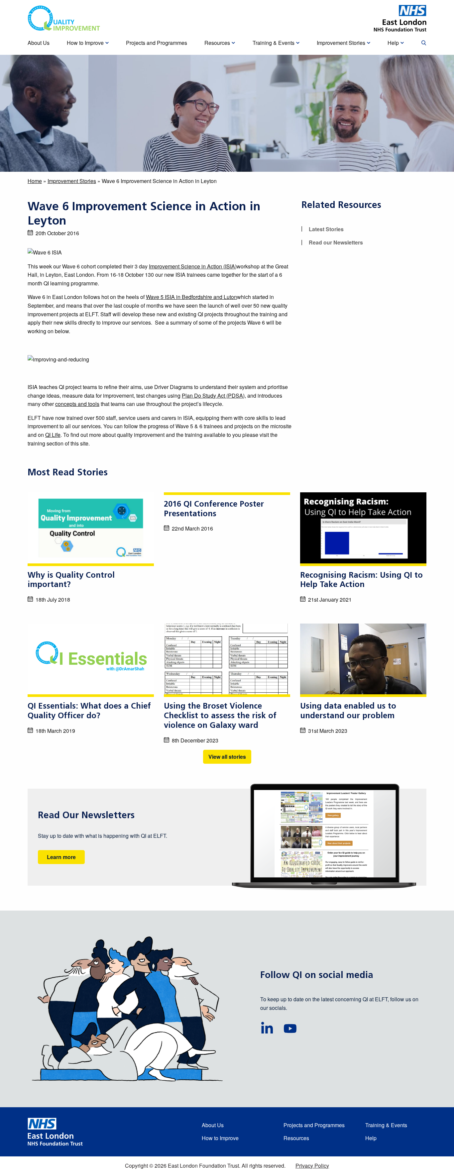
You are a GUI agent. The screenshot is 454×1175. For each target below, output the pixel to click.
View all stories (227, 756)
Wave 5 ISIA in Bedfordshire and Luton (191, 297)
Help (371, 1138)
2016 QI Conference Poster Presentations (214, 509)
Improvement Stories (72, 181)
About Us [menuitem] (39, 43)
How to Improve (220, 1138)
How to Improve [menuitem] (85, 43)
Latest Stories (326, 229)
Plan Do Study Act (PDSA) (213, 395)
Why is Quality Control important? (71, 580)
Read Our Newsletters (86, 816)
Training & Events (386, 1125)
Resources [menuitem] (217, 43)
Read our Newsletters (336, 242)
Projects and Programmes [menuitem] (156, 43)
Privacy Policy (312, 1165)
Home (35, 181)
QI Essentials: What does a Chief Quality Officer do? (89, 711)
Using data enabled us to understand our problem (348, 711)
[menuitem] (423, 43)
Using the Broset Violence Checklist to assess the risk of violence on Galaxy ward (220, 716)
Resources (296, 1138)
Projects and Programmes (314, 1125)
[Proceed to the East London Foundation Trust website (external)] (400, 18)
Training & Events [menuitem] (273, 43)
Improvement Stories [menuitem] (341, 43)
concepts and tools (77, 404)
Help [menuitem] (393, 43)
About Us (213, 1125)
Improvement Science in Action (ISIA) (193, 266)
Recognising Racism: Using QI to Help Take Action (361, 580)
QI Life (52, 435)
